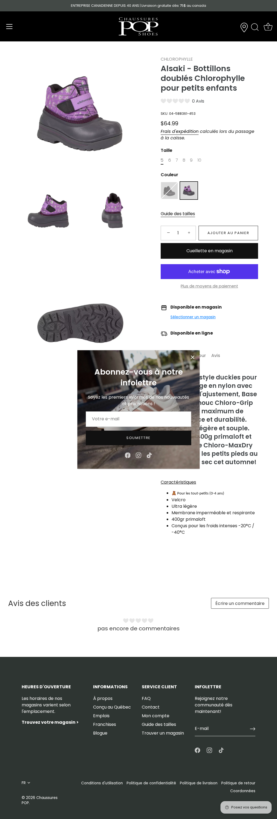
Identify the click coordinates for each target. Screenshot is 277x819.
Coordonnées (242, 791)
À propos (103, 698)
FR (24, 783)
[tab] (201, 355)
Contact (151, 707)
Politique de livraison (198, 783)
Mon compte (155, 716)
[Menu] (9, 26)
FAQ (146, 698)
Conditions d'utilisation (102, 783)
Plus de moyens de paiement (209, 286)
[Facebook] (127, 455)
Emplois (101, 716)
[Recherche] (255, 27)
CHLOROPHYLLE (177, 59)
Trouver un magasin (163, 733)
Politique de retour (238, 783)
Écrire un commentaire (240, 603)
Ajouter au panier (228, 232)
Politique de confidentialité (151, 783)
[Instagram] (138, 455)
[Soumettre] (252, 729)
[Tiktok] (149, 455)
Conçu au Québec (112, 707)
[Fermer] (193, 357)
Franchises (104, 724)
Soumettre (138, 437)
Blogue (100, 733)
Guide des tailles (178, 214)
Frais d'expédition (180, 131)
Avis (215, 355)
